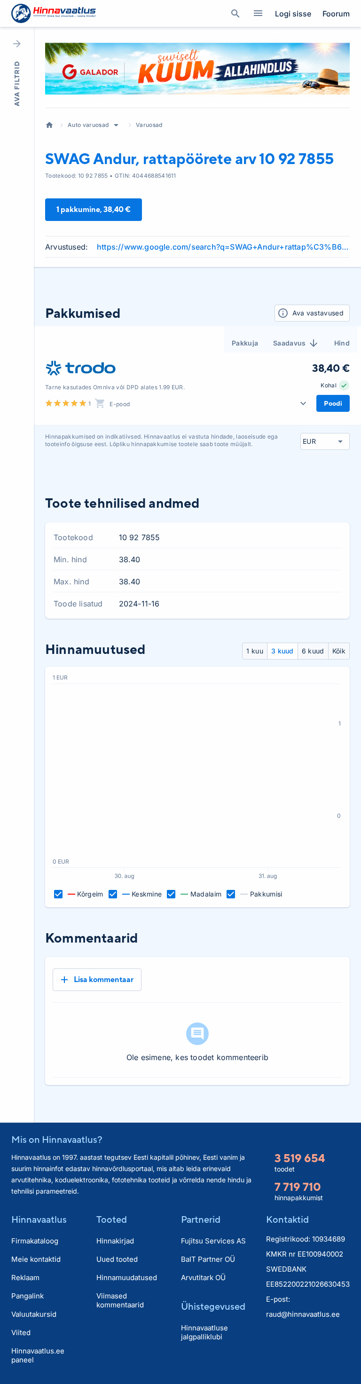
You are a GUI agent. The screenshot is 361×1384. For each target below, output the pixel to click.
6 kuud (313, 651)
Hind (342, 343)
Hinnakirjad (115, 1240)
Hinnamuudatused (126, 1277)
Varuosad (149, 124)
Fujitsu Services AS (213, 1240)
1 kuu (254, 651)
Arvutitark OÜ (203, 1277)
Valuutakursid (33, 1314)
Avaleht (49, 125)
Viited (21, 1332)
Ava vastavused (318, 313)
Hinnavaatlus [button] (39, 1219)
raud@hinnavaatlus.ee (303, 1314)
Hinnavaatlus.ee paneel (37, 1355)
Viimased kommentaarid (120, 1300)
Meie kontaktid (36, 1259)
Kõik (338, 651)
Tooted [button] (111, 1219)
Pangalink (27, 1295)
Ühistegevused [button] (213, 1306)
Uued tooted (117, 1259)
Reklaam (25, 1277)
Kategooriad (258, 13)
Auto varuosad (88, 124)
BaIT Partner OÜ (208, 1259)
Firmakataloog (34, 1240)
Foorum (336, 13)
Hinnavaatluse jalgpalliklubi (204, 1332)
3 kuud (282, 651)
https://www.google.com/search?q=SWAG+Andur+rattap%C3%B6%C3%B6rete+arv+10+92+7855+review (223, 247)
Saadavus (289, 343)
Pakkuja (245, 343)
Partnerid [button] (200, 1219)
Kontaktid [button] (287, 1219)
